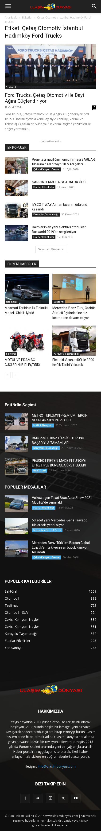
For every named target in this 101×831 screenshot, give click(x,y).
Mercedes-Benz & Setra (47, 530)
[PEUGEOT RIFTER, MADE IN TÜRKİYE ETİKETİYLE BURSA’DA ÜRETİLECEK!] (16, 466)
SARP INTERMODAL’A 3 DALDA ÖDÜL (59, 182)
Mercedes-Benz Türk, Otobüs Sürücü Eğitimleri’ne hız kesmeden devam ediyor (74, 313)
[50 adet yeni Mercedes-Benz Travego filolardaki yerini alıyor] (16, 526)
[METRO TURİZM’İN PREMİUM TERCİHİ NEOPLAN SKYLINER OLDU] (16, 421)
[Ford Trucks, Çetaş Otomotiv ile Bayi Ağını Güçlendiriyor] (50, 66)
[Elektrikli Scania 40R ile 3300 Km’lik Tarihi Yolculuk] (74, 341)
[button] (8, 6)
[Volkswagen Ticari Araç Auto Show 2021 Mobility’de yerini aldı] (16, 503)
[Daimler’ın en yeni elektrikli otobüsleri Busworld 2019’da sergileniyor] (16, 233)
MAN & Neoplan (42, 425)
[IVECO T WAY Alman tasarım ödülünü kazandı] (16, 210)
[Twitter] (63, 798)
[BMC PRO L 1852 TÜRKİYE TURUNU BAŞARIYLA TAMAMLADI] (16, 444)
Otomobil (11, 301)
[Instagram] (50, 798)
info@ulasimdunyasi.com (57, 766)
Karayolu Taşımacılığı (45, 214)
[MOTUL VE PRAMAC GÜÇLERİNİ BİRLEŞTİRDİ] (27, 341)
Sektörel (11, 87)
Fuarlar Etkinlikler (43, 187)
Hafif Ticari (39, 470)
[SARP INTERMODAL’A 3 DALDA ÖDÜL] (16, 188)
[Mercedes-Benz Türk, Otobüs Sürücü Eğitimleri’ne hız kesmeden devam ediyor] (74, 289)
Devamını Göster (49, 249)
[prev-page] (8, 375)
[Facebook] (25, 798)
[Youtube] (76, 798)
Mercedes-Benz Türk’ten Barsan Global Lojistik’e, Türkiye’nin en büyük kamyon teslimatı (61, 547)
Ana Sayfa (11, 17)
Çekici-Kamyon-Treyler (46, 169)
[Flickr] (38, 798)
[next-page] (15, 375)
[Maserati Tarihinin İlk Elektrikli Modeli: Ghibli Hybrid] (27, 289)
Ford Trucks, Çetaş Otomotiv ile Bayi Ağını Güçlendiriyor (44, 98)
